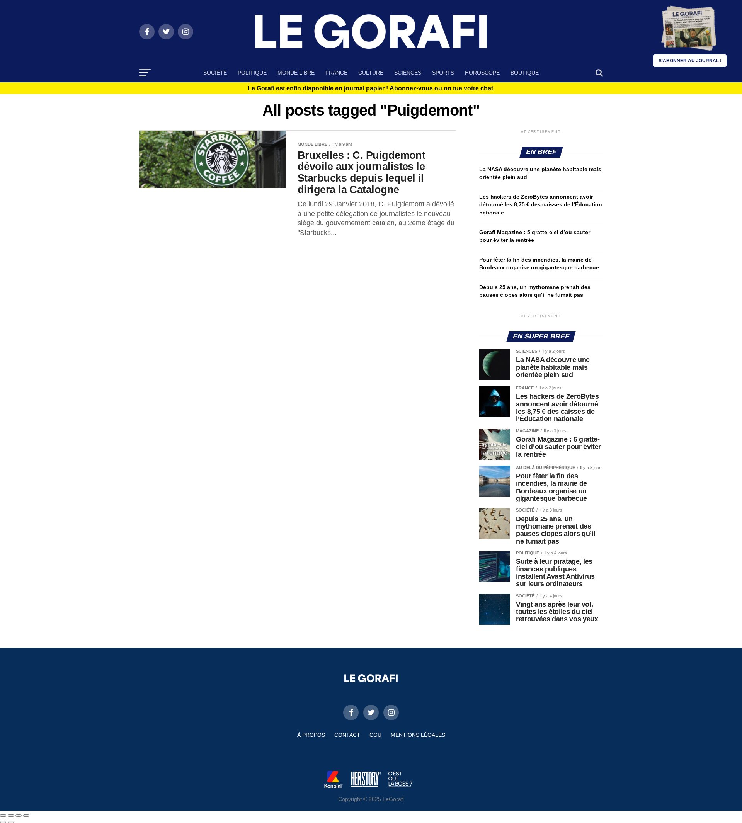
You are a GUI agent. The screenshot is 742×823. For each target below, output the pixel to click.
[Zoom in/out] (26, 815)
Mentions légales (418, 735)
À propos (311, 735)
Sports (443, 73)
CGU (375, 735)
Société (215, 73)
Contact (347, 735)
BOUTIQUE (525, 73)
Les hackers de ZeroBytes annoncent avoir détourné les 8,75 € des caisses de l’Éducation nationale (540, 204)
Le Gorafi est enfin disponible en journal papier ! (371, 88)
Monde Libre (296, 73)
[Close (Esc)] (3, 815)
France (336, 73)
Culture (370, 73)
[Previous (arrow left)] (3, 822)
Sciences (407, 73)
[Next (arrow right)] (11, 822)
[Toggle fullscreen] (18, 815)
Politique (252, 73)
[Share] (11, 815)
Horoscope (482, 73)
